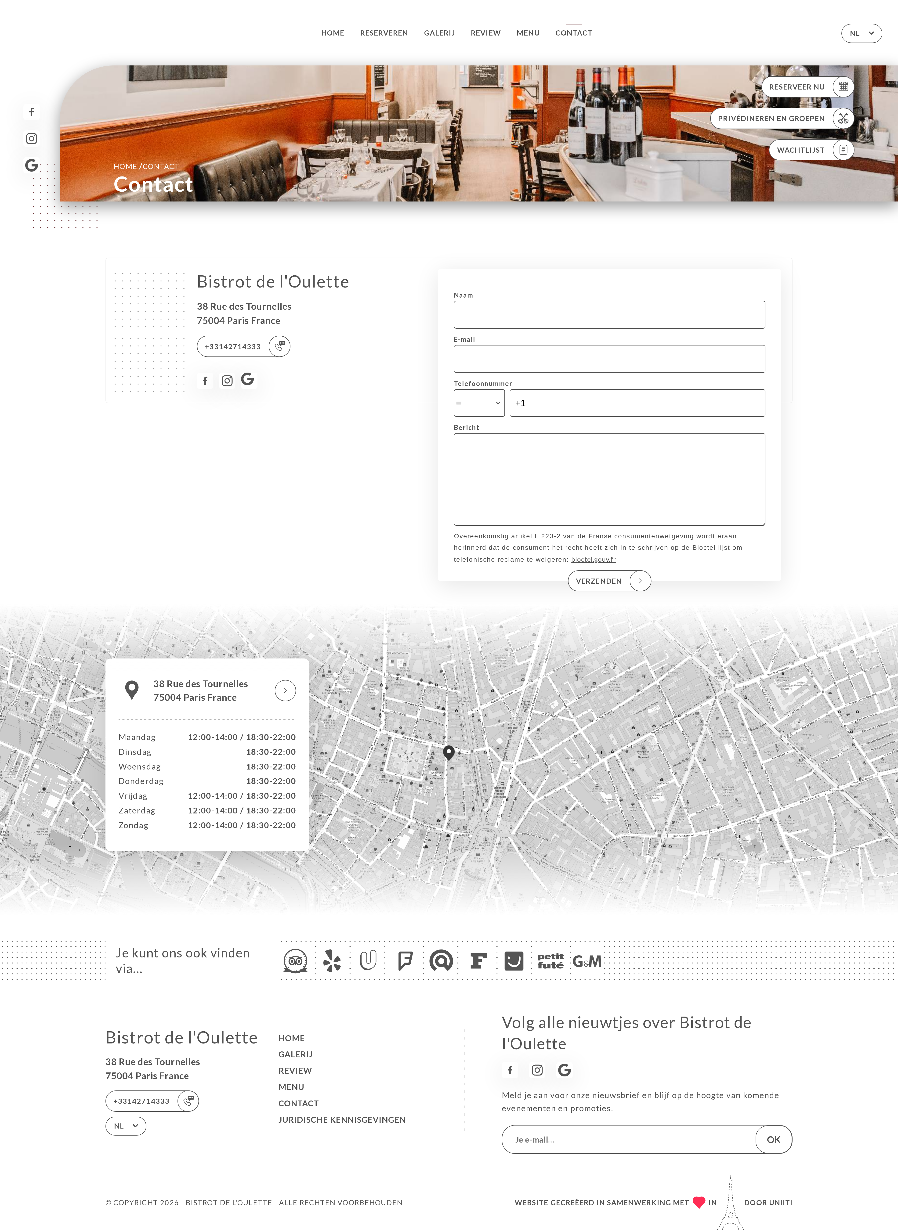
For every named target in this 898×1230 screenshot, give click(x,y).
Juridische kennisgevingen (342, 1119)
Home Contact (146, 166)
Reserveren (384, 33)
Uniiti (781, 1202)
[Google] (31, 165)
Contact (574, 33)
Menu (528, 33)
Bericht (466, 427)
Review (486, 33)
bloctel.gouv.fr (593, 559)
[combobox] (479, 403)
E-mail (465, 339)
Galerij (439, 33)
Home (332, 33)
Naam (463, 295)
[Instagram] (31, 138)
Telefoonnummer (483, 383)
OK (774, 1139)
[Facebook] (31, 112)
